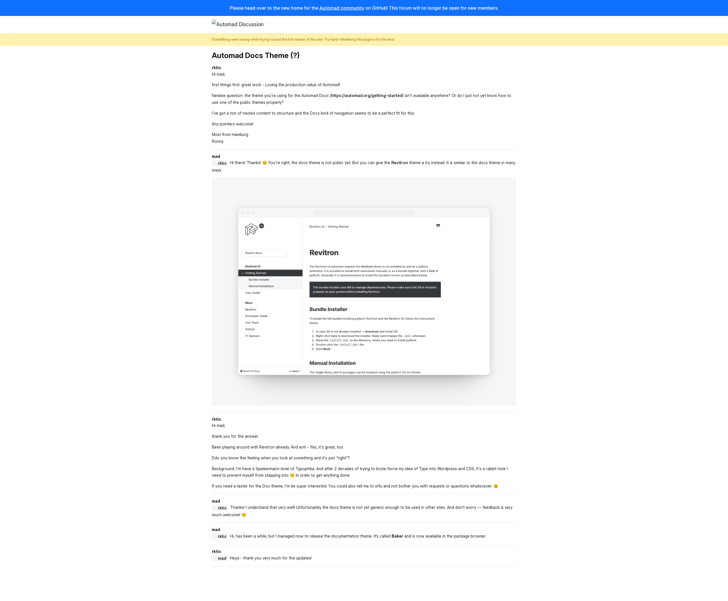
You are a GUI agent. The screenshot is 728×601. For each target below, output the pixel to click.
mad (222, 558)
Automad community (341, 8)
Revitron (399, 162)
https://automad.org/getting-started (366, 95)
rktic (222, 163)
